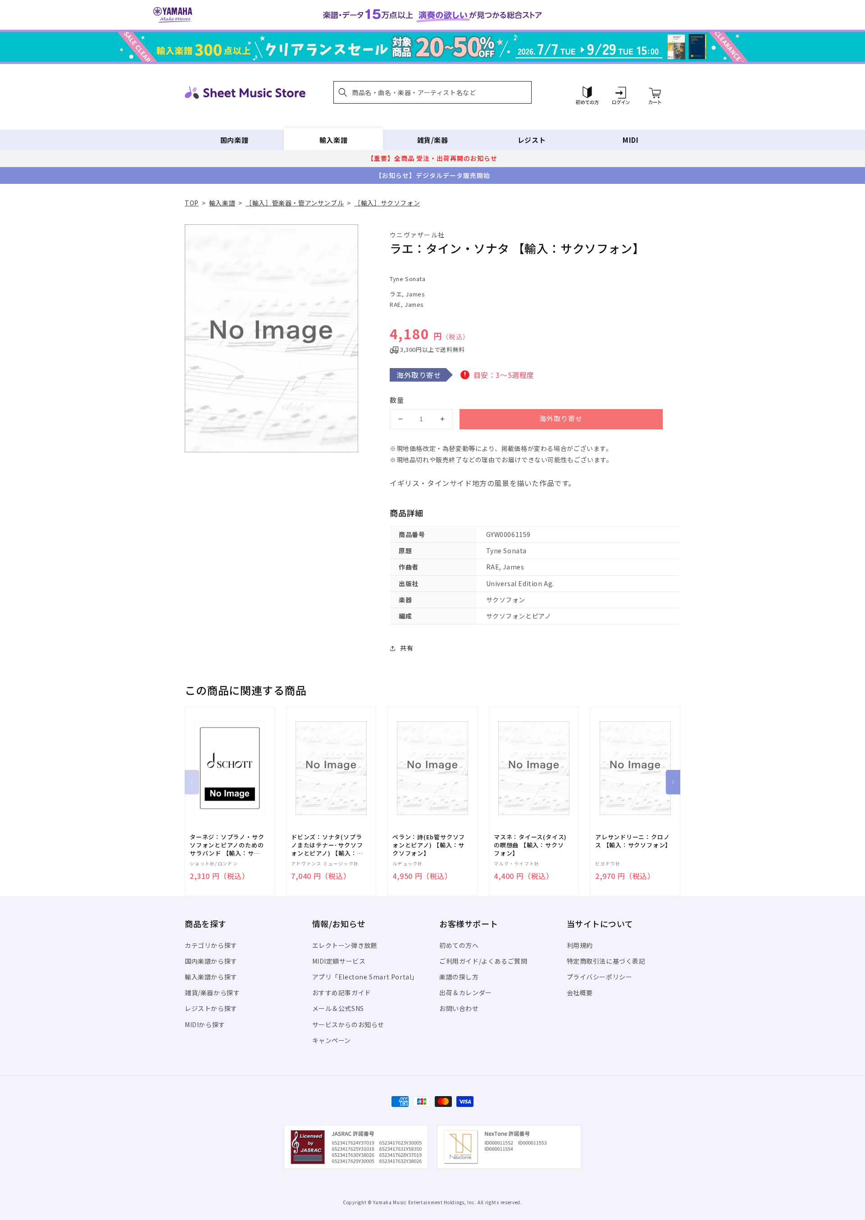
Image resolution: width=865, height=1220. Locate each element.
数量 (397, 400)
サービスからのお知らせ (348, 1024)
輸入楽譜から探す (211, 976)
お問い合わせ (459, 1008)
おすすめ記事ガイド (341, 992)
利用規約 (580, 945)
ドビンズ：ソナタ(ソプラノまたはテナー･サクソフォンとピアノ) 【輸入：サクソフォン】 (327, 845)
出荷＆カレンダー (465, 992)
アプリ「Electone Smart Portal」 (365, 976)
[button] (432, 92)
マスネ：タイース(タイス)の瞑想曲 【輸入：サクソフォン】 (530, 845)
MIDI (630, 140)
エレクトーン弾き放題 (345, 945)
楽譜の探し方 (459, 976)
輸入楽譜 (333, 140)
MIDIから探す (205, 1024)
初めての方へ (459, 945)
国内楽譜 (234, 140)
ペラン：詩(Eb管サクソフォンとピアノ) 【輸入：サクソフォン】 (428, 845)
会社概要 (580, 992)
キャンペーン (331, 1040)
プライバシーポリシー (600, 976)
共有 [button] (406, 647)
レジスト (532, 140)
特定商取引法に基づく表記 (606, 960)
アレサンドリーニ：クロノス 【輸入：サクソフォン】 (633, 841)
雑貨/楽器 (432, 140)
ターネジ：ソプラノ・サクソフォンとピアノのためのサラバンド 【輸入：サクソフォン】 (227, 845)
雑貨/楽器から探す (212, 992)
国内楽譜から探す (211, 960)
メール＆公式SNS (338, 1008)
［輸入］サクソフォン (387, 202)
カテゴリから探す (211, 945)
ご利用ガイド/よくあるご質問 (483, 960)
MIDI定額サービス (339, 960)
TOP (192, 202)
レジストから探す (211, 1008)
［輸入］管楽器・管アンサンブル (295, 202)
